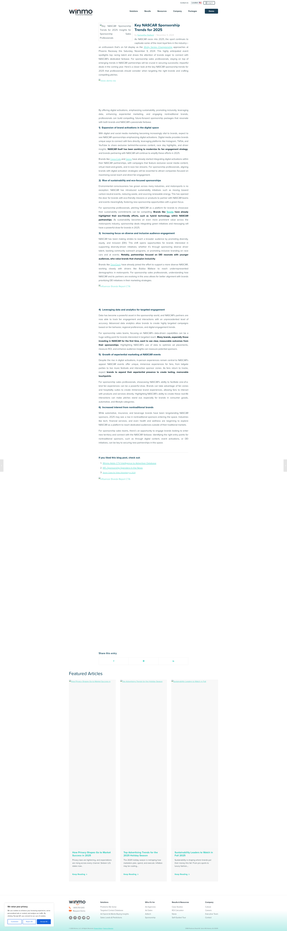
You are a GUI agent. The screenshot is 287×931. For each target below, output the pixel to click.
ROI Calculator (178, 910)
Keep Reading (78, 874)
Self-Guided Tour (179, 917)
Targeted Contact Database (111, 910)
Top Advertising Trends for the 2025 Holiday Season (141, 854)
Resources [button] (162, 11)
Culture (208, 906)
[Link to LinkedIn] (79, 917)
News (174, 914)
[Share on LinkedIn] (173, 661)
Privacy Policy (98, 928)
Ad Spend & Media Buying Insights (114, 914)
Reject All (29, 921)
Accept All (43, 921)
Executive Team (211, 914)
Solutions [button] (134, 11)
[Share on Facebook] (114, 661)
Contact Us (184, 3)
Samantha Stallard (145, 35)
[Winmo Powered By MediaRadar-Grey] (80, 12)
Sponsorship (150, 917)
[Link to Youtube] (88, 917)
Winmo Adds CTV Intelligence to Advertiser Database (129, 463)
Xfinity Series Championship (158, 47)
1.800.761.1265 (79, 907)
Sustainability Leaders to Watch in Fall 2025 (194, 854)
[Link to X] (70, 917)
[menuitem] (185, 3)
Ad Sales (148, 910)
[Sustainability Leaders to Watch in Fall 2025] (195, 764)
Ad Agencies (150, 906)
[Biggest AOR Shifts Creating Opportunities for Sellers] (1, 465)
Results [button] (147, 11)
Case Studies (177, 906)
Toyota (170, 212)
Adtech (148, 914)
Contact (208, 917)
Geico (129, 159)
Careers (208, 910)
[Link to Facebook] (75, 917)
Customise (14, 921)
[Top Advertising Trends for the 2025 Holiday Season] (143, 764)
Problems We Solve (108, 906)
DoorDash (116, 264)
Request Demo (79, 911)
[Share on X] (143, 661)
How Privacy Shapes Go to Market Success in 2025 (91, 854)
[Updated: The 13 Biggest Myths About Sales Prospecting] (285, 465)
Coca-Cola (115, 159)
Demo (211, 11)
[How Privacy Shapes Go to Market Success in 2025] (92, 764)
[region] (29, 915)
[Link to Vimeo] (83, 917)
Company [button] (177, 11)
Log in (210, 3)
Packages (192, 11)
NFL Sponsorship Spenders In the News (123, 467)
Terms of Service (108, 928)
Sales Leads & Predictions (111, 917)
